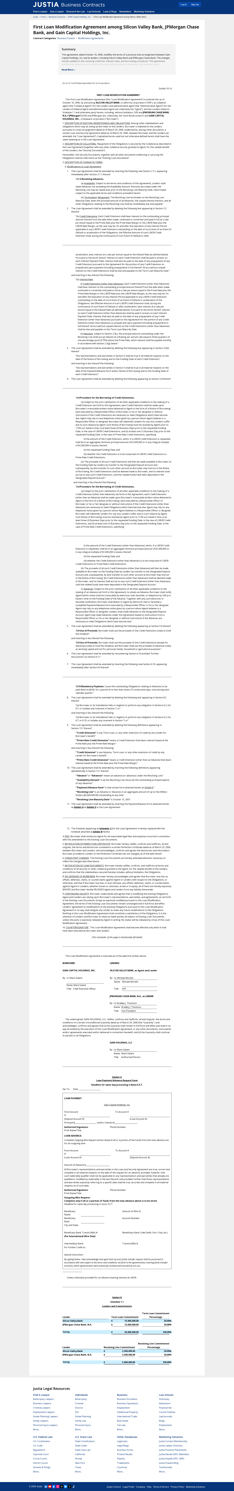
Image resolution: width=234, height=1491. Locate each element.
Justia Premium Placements (173, 1449)
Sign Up (195, 4)
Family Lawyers (40, 1420)
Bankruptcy (81, 1399)
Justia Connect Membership (173, 1441)
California (80, 1454)
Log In (184, 4)
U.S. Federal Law (43, 1437)
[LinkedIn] (46, 1486)
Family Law (80, 1420)
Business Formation (127, 1399)
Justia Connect (114, 1487)
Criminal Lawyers (41, 1407)
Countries (122, 1467)
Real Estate (122, 1420)
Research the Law (75, 11)
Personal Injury (83, 1425)
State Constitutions (85, 1441)
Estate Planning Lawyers (45, 1416)
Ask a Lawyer (57, 11)
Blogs (162, 1420)
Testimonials (165, 1467)
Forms (43, 17)
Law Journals (165, 1416)
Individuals (81, 1394)
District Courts (40, 1462)
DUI (77, 1412)
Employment (123, 1407)
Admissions (164, 1403)
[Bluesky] (65, 1486)
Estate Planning (83, 1416)
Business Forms (125, 1449)
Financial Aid (165, 1407)
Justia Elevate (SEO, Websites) (174, 1454)
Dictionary (164, 1399)
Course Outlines (167, 1412)
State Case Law (82, 1449)
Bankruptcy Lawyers (43, 1399)
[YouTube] (49, 1486)
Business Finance (66, 38)
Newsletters (125, 11)
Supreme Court (41, 1454)
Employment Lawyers (44, 1412)
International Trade (127, 1416)
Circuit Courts (40, 1458)
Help (149, 1487)
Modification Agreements (91, 38)
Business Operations (127, 1403)
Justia (35, 17)
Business (122, 1394)
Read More (67, 69)
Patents (121, 1458)
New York (80, 1462)
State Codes (81, 1445)
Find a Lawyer (40, 11)
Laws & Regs (110, 11)
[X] (69, 1486)
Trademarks (123, 1462)
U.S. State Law (83, 1437)
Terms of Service (161, 1487)
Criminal (79, 1403)
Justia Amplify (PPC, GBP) (171, 1458)
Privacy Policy (177, 1487)
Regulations (39, 1449)
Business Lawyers (42, 1403)
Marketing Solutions (144, 11)
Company (140, 1487)
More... (36, 1429)
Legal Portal (128, 1487)
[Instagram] (57, 1486)
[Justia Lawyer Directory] (73, 1486)
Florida (78, 1458)
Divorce (79, 1407)
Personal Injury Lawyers (45, 1425)
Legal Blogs (123, 1445)
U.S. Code (37, 1445)
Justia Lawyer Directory (171, 1445)
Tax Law (121, 1425)
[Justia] (46, 4)
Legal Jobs (122, 1441)
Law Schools (94, 11)
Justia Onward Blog (168, 1462)
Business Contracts (57, 17)
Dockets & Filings (41, 1467)
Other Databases (127, 1437)
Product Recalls (124, 1454)
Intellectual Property (127, 1412)
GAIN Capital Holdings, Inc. (79, 17)
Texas (78, 1467)
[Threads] (61, 1486)
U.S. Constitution (41, 1441)
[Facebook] (53, 1486)
